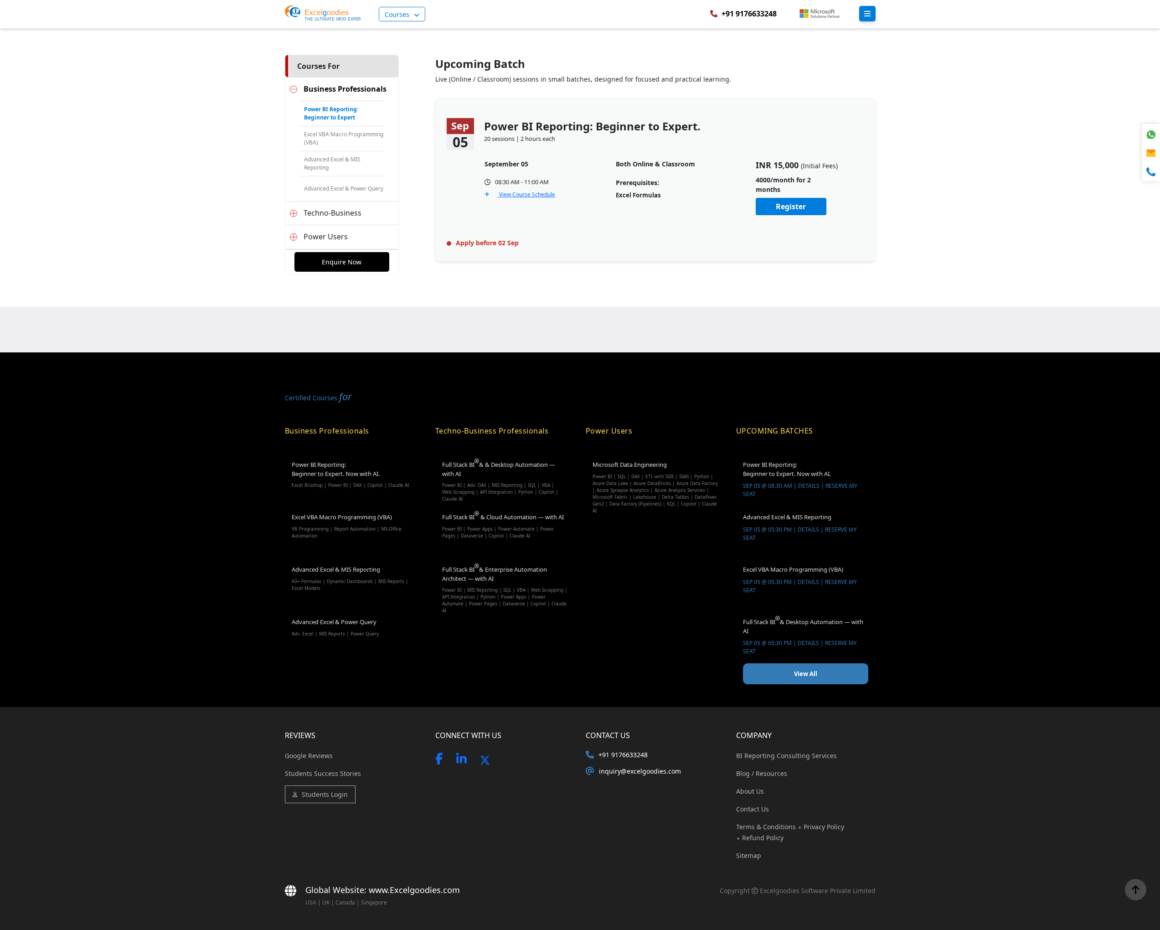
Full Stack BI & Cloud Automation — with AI (503, 526)
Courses (397, 14)
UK (326, 902)
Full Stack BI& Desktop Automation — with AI (803, 636)
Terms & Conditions (767, 826)
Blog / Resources (761, 773)
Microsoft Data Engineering (655, 479)
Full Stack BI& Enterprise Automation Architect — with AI (504, 584)
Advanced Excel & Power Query (343, 188)
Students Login (325, 794)
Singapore (374, 902)
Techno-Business (332, 213)
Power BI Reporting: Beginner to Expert (331, 113)
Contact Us (752, 809)
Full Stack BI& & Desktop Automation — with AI (500, 479)
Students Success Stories (323, 773)
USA (310, 902)
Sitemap (748, 855)
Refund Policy (763, 837)
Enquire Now (341, 262)
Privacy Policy (824, 826)
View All (805, 674)
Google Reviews (309, 755)
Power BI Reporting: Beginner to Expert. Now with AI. (350, 474)
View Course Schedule (526, 194)
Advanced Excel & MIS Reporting (332, 163)
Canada (345, 902)
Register (791, 207)
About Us (750, 791)
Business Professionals (345, 89)
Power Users (326, 237)
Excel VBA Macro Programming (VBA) (343, 138)
